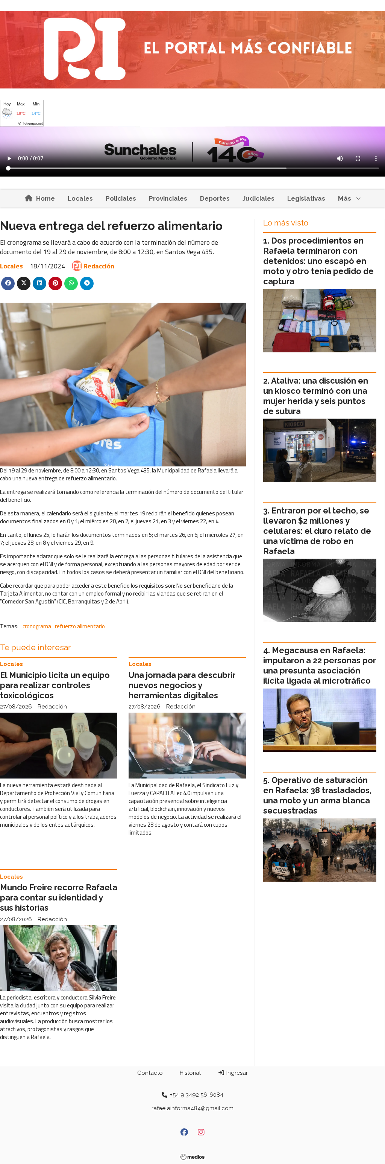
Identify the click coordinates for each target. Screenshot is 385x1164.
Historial (190, 1073)
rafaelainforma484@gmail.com (192, 1108)
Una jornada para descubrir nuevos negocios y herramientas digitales (182, 685)
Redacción (98, 266)
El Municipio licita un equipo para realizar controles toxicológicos (55, 685)
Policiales (121, 198)
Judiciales (258, 198)
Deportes (215, 198)
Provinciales (168, 198)
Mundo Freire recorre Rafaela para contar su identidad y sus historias (58, 898)
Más (344, 198)
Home (45, 198)
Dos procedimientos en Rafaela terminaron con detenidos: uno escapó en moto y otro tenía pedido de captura (318, 261)
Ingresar (236, 1073)
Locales (80, 198)
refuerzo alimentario (80, 626)
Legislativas (306, 198)
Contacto (150, 1073)
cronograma (37, 626)
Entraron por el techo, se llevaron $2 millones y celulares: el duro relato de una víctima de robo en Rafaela (317, 531)
